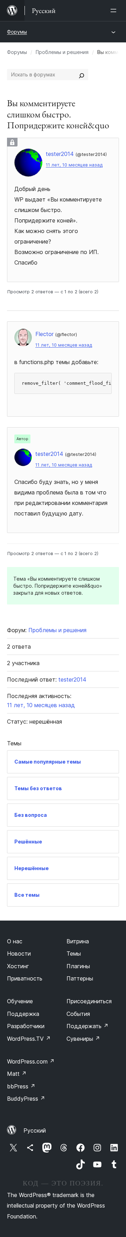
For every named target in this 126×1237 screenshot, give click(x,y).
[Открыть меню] (115, 10)
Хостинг (18, 966)
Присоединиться (89, 1001)
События (78, 1013)
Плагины (78, 966)
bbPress (21, 1086)
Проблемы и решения (62, 52)
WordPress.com (31, 1061)
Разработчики (25, 1026)
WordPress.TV (29, 1038)
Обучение (20, 1001)
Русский (34, 1130)
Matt (17, 1073)
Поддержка (23, 1013)
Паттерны (79, 978)
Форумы (17, 32)
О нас (14, 941)
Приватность (24, 978)
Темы (73, 953)
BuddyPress (26, 1098)
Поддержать (87, 1026)
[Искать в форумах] (81, 74)
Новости (19, 953)
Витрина (77, 941)
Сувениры (83, 1038)
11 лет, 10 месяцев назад (74, 165)
